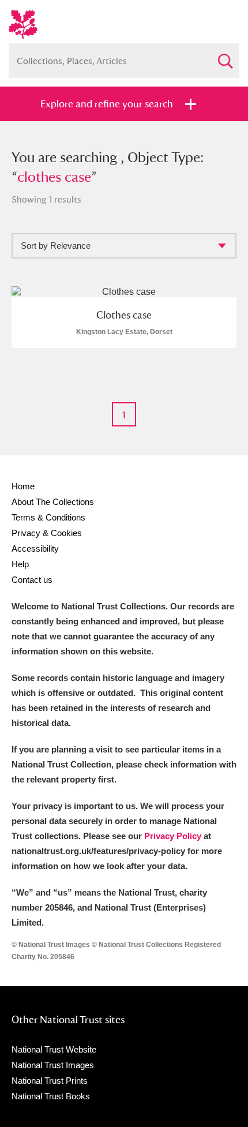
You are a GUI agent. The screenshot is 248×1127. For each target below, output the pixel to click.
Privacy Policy (172, 836)
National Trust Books (51, 1096)
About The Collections (53, 502)
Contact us (32, 580)
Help (20, 564)
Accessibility (35, 548)
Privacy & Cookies (47, 533)
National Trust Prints (50, 1080)
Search (225, 56)
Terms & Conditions (48, 517)
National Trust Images (53, 1065)
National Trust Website (54, 1049)
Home (23, 486)
